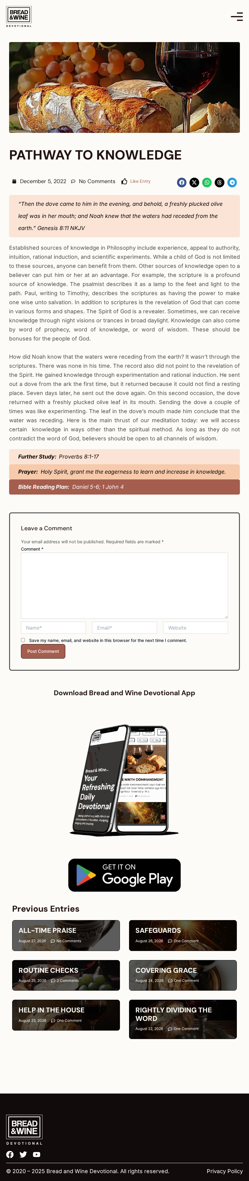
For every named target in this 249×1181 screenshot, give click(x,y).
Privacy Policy (225, 1171)
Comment (32, 548)
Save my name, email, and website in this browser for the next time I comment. (108, 640)
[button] (182, 182)
